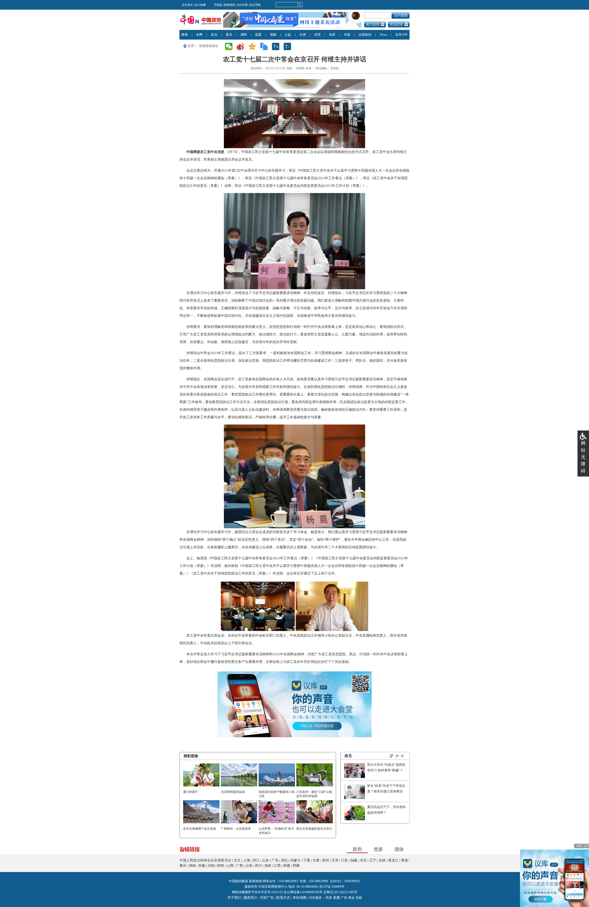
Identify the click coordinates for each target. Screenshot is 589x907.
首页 (191, 46)
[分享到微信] (230, 46)
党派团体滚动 (208, 46)
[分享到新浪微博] (242, 46)
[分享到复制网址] (265, 46)
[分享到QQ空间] (253, 46)
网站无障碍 (583, 457)
